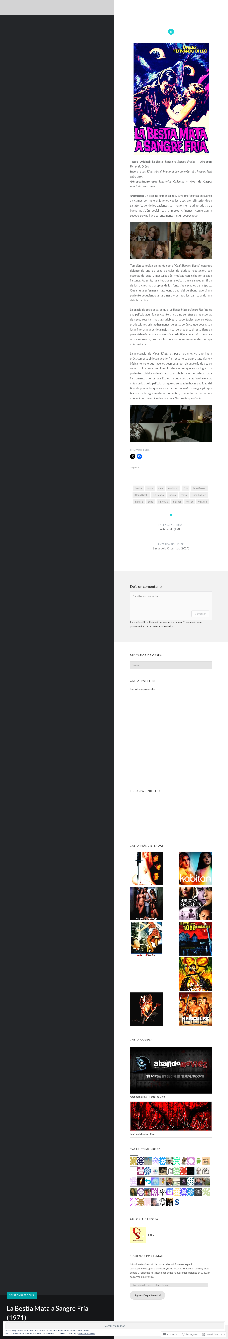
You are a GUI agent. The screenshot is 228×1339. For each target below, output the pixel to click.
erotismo (173, 488)
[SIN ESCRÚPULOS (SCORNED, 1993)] (146, 869)
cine (160, 488)
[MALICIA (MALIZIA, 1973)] (146, 939)
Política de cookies (86, 1333)
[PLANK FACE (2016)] (146, 1009)
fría (186, 488)
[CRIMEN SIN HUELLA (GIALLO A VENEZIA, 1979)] (195, 974)
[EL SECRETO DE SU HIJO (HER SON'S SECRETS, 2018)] (195, 904)
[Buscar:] (171, 665)
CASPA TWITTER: (142, 680)
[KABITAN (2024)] (195, 869)
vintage (202, 501)
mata (184, 494)
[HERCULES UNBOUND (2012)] (195, 1009)
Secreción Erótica (22, 1295)
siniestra (163, 501)
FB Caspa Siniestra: (146, 790)
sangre (139, 501)
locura (172, 494)
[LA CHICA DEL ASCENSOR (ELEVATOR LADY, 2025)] (146, 904)
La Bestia (158, 494)
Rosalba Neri (199, 494)
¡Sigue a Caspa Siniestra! (147, 1295)
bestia (138, 488)
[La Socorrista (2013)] (146, 974)
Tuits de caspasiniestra (142, 688)
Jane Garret (199, 488)
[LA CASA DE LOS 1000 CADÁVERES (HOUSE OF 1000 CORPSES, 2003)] (195, 939)
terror (189, 501)
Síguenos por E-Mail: (147, 1256)
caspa (150, 488)
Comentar (200, 613)
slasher (177, 501)
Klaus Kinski (141, 494)
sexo (150, 501)
